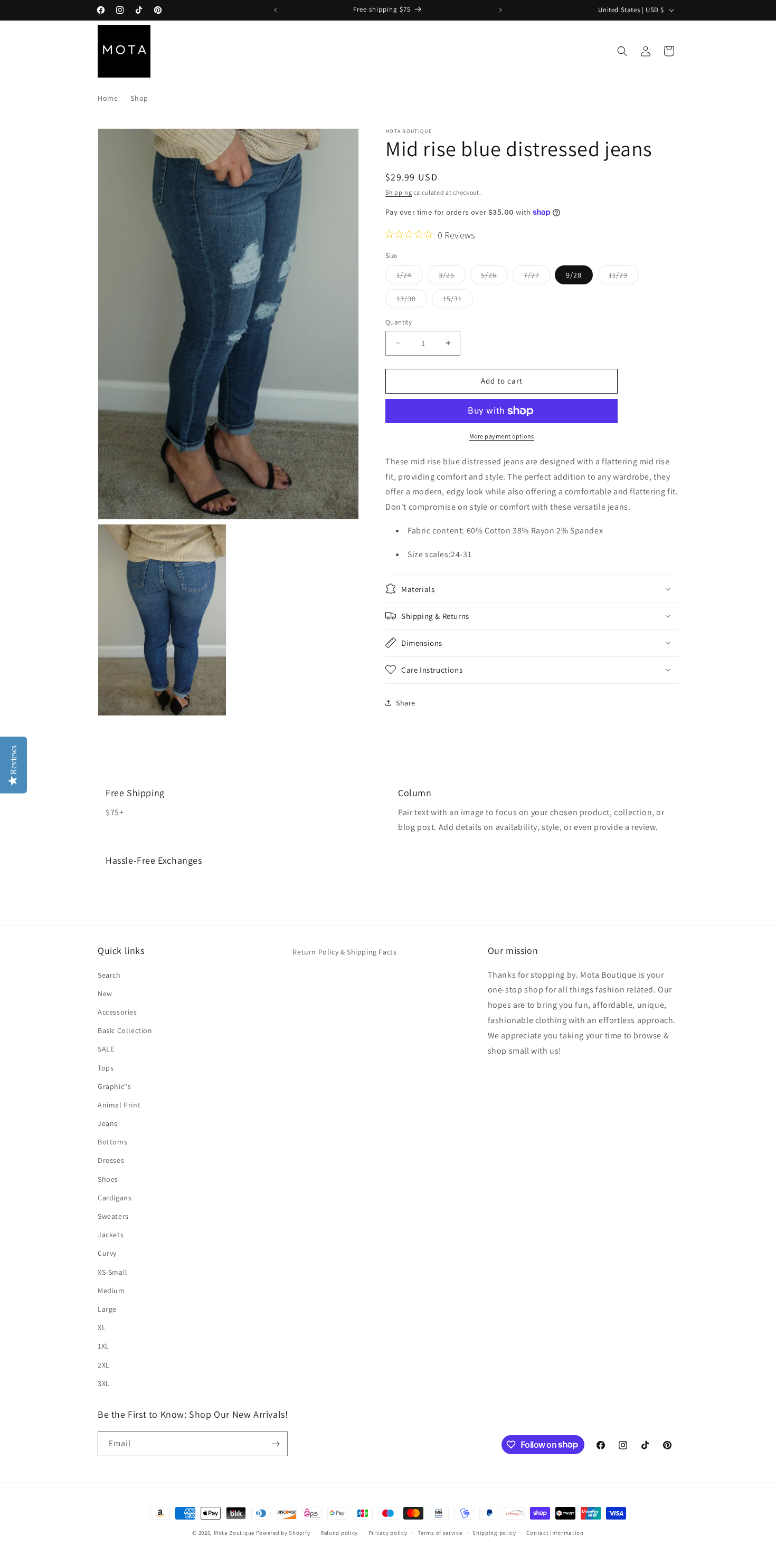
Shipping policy (494, 1532)
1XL (103, 1346)
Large (107, 1308)
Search (109, 974)
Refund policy (339, 1532)
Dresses (111, 1160)
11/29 (624, 277)
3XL (104, 1383)
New (105, 993)
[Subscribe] (275, 1443)
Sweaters (113, 1215)
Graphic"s (114, 1086)
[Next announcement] (500, 10)
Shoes (108, 1178)
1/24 (409, 277)
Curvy (107, 1253)
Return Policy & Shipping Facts (344, 952)
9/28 (574, 275)
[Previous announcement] (275, 10)
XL (102, 1327)
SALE (106, 1049)
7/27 (537, 277)
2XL (104, 1364)
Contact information (554, 1532)
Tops (105, 1067)
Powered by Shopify (283, 1532)
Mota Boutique (234, 1532)
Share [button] (405, 703)
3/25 (452, 277)
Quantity (398, 322)
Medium (111, 1290)
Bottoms (112, 1142)
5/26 (494, 277)
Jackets (111, 1234)
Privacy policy (388, 1532)
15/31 (458, 300)
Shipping (398, 192)
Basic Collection (125, 1030)
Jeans (108, 1123)
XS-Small (113, 1271)
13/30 (411, 300)
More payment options (501, 436)
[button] (622, 51)
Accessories (117, 1011)
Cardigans (114, 1197)
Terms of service (440, 1532)
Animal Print (119, 1104)
